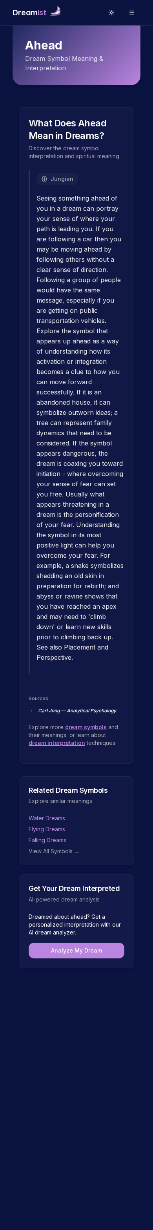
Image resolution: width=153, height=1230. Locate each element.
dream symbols (86, 727)
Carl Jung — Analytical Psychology (77, 711)
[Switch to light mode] (111, 12)
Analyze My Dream (76, 950)
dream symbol (81, 148)
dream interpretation (57, 742)
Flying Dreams (47, 829)
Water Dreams (47, 818)
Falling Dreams (47, 840)
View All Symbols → (54, 851)
